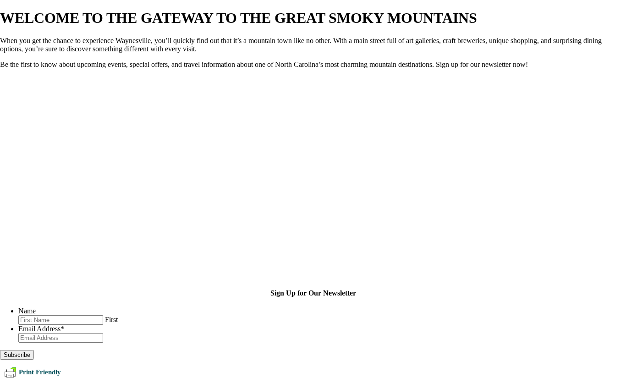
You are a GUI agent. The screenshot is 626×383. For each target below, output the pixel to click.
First (111, 319)
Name (27, 311)
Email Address (41, 329)
